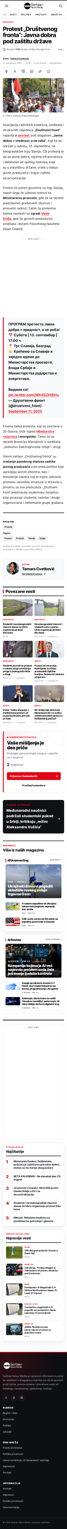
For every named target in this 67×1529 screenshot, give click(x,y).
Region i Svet (31, 1304)
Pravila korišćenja (12, 1447)
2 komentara (55, 63)
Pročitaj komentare (33, 785)
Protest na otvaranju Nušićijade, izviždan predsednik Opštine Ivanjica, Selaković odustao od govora (49, 671)
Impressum (9, 1466)
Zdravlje (7, 1431)
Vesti (13, 14)
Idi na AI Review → (53, 939)
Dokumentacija (11, 1507)
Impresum (8, 1494)
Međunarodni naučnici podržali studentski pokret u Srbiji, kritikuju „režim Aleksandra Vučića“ (29, 818)
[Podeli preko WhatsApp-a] (31, 71)
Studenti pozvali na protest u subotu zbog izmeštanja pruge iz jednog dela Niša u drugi (17, 670)
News (27, 1284)
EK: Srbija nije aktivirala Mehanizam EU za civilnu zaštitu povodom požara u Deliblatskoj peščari (48, 714)
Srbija (42, 538)
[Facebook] (14, 1397)
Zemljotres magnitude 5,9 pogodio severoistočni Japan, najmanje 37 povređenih (40, 1310)
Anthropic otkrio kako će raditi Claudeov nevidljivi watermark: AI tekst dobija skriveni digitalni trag (40, 1001)
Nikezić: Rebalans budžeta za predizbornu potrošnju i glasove (34, 1219)
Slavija (31, 538)
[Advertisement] (33, 275)
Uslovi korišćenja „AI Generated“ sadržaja (26, 1460)
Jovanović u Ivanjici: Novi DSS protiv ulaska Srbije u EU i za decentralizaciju (36, 1191)
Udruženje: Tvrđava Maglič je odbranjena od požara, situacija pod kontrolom (41, 1271)
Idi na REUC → (55, 860)
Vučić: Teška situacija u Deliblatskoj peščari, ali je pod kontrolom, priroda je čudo (16, 714)
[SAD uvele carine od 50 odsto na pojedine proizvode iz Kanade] (13, 922)
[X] (6, 1397)
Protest (8, 538)
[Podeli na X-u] (14, 71)
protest (23, 135)
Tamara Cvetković (19, 58)
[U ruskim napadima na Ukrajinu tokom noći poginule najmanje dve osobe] (13, 906)
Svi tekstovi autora (32, 574)
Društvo (56, 14)
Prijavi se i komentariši (34, 776)
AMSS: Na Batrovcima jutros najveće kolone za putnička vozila (37, 1330)
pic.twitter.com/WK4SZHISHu (33, 395)
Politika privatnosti (13, 1454)
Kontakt (7, 1472)
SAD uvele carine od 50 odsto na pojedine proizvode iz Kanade (40, 920)
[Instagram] (22, 1397)
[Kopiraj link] (40, 71)
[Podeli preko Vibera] (23, 71)
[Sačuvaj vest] (48, 71)
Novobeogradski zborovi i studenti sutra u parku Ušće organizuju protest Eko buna (48, 628)
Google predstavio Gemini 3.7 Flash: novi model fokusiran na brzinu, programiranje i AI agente (40, 986)
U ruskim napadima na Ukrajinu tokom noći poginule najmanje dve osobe (39, 906)
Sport (27, 1247)
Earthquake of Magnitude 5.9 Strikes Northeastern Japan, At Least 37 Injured (40, 1290)
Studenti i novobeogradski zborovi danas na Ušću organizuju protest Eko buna (17, 628)
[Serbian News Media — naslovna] (33, 6)
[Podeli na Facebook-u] (6, 71)
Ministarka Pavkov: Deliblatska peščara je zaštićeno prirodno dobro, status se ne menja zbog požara (37, 1164)
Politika (26, 14)
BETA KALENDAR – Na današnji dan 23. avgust (37, 1178)
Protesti (41, 14)
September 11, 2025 (25, 411)
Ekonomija (8, 1419)
